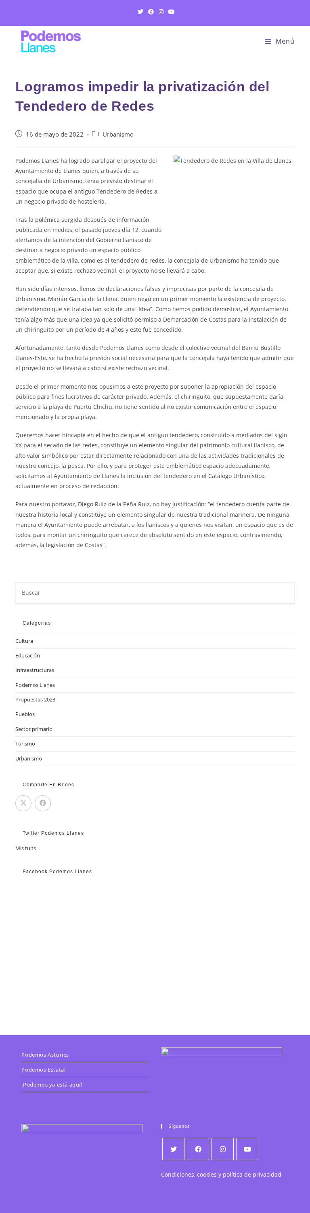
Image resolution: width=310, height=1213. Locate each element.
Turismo (25, 743)
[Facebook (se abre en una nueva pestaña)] (151, 11)
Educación (27, 655)
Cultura (24, 640)
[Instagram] (223, 1149)
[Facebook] (198, 1149)
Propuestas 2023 (35, 699)
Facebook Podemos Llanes (57, 871)
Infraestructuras (34, 670)
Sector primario (33, 729)
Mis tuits (25, 848)
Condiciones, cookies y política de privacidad (221, 1174)
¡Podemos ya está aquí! (51, 1084)
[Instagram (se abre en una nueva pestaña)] (161, 11)
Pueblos (25, 714)
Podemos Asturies (45, 1054)
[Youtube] (247, 1149)
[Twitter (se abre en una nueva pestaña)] (140, 11)
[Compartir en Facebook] (43, 803)
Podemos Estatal (43, 1069)
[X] (173, 1149)
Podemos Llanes (35, 685)
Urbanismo (118, 134)
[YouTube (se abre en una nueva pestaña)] (170, 11)
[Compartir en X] (23, 803)
